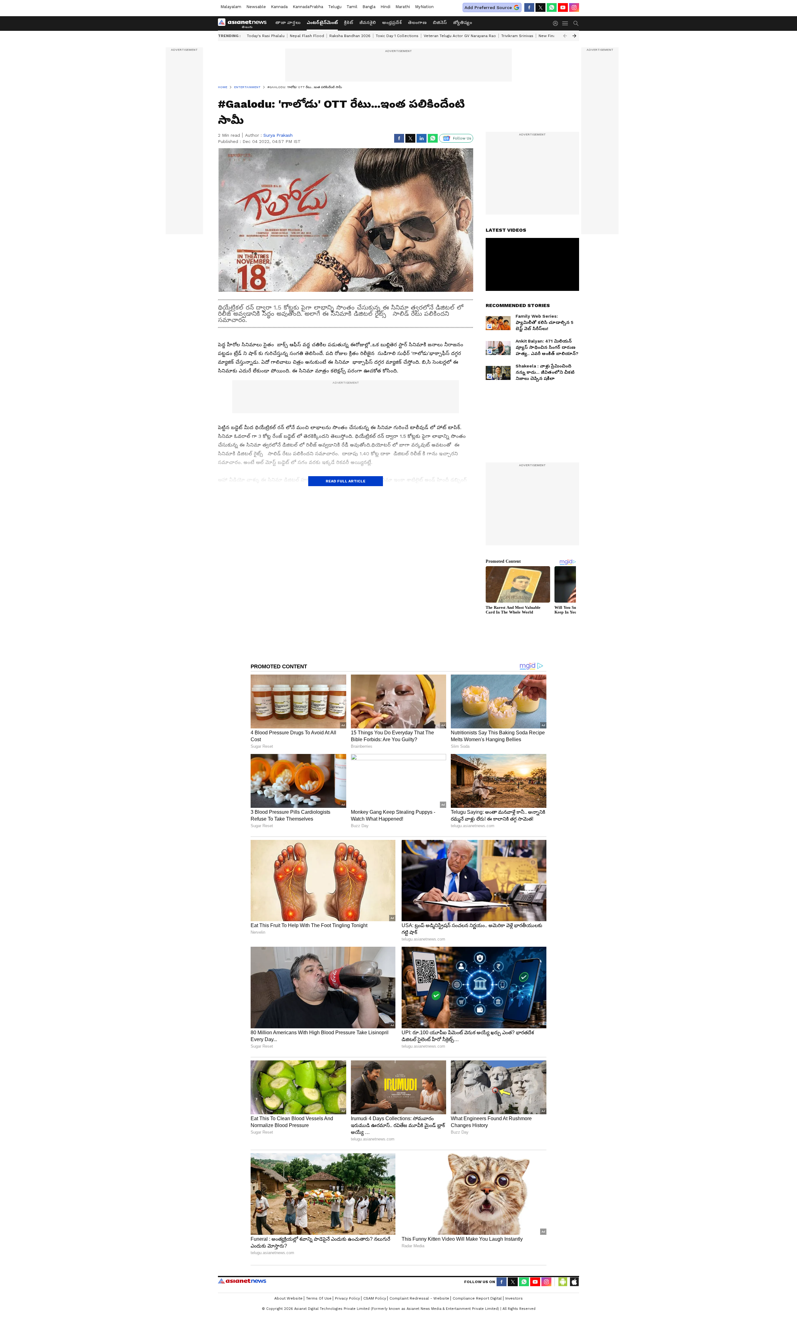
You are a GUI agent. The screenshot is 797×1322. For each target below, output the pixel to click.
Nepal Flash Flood (307, 36)
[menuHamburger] (565, 23)
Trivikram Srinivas (517, 36)
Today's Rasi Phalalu (266, 36)
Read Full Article (345, 481)
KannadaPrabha (308, 6)
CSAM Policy (374, 1298)
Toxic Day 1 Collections (397, 36)
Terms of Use (319, 1298)
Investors (514, 1298)
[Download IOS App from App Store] (574, 1281)
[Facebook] (529, 7)
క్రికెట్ (348, 22)
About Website (288, 1298)
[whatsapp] (552, 7)
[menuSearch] (575, 23)
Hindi (385, 6)
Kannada (279, 6)
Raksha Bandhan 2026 (349, 36)
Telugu (335, 6)
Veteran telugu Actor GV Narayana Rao (460, 36)
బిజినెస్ (440, 22)
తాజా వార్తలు (287, 22)
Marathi (402, 6)
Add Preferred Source (488, 7)
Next (574, 35)
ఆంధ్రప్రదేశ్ (392, 22)
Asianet (242, 1281)
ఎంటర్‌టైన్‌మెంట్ (322, 22)
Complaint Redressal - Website (419, 1298)
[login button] (557, 23)
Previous (565, 35)
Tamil (352, 6)
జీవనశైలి (367, 22)
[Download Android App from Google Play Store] (563, 1281)
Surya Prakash (278, 135)
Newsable (256, 6)
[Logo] (244, 23)
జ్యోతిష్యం (462, 22)
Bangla (368, 6)
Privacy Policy (347, 1298)
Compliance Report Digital (477, 1298)
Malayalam (230, 6)
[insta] (574, 7)
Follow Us (462, 138)
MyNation (424, 6)
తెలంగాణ (417, 22)
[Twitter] (540, 7)
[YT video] (563, 7)
